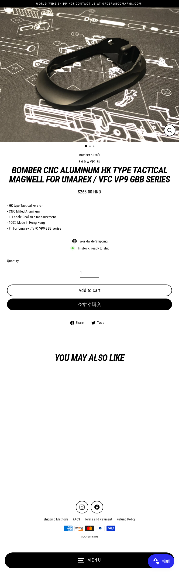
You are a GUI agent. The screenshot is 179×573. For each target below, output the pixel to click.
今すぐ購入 (90, 304)
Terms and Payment (98, 519)
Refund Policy (126, 519)
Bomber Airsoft (89, 155)
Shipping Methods (56, 519)
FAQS (76, 519)
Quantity (13, 261)
